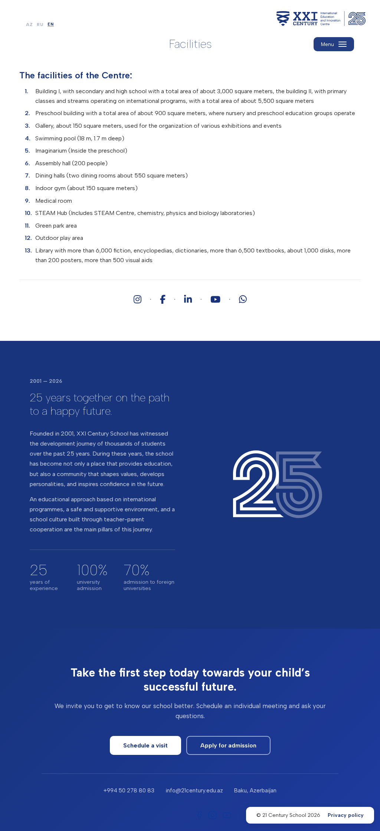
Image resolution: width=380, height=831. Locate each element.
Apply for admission (228, 745)
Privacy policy (346, 815)
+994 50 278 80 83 (129, 790)
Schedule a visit (145, 745)
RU (40, 25)
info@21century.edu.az (194, 790)
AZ (29, 25)
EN (51, 24)
